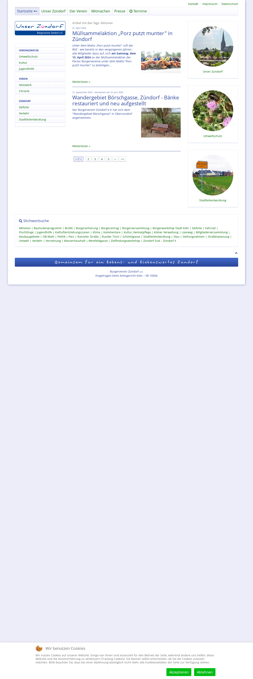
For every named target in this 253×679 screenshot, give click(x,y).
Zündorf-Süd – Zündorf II (159, 241)
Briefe (69, 228)
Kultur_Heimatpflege (137, 232)
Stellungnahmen (194, 236)
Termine (139, 11)
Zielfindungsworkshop (125, 241)
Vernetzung (53, 241)
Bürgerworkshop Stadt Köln (171, 228)
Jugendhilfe (26, 69)
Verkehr (24, 113)
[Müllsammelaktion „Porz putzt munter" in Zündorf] (161, 58)
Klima (96, 232)
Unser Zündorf (53, 11)
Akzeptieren (179, 672)
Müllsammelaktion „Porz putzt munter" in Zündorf (122, 36)
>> (123, 159)
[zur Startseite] (40, 28)
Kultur (23, 62)
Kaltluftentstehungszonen (72, 232)
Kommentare (112, 232)
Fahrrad (210, 228)
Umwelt (24, 241)
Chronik (24, 91)
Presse (119, 11)
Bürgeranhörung (87, 228)
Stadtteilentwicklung (32, 119)
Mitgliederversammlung (212, 232)
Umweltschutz (28, 56)
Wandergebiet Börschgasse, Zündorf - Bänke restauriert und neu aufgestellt (125, 100)
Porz (71, 236)
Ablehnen (205, 672)
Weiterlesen (80, 82)
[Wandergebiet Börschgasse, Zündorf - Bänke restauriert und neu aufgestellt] (161, 122)
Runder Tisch (110, 236)
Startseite (25, 11)
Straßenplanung (218, 236)
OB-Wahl (48, 236)
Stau (176, 236)
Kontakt (193, 4)
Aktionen (25, 228)
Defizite (24, 107)
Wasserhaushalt (74, 241)
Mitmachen (100, 11)
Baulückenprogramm (48, 228)
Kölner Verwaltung (166, 232)
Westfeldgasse (98, 241)
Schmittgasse (131, 236)
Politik (61, 236)
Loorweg (187, 232)
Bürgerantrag (110, 228)
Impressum (209, 4)
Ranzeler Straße (88, 236)
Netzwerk (25, 85)
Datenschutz (230, 4)
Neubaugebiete (29, 236)
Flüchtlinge (26, 232)
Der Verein (78, 11)
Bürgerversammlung (135, 228)
